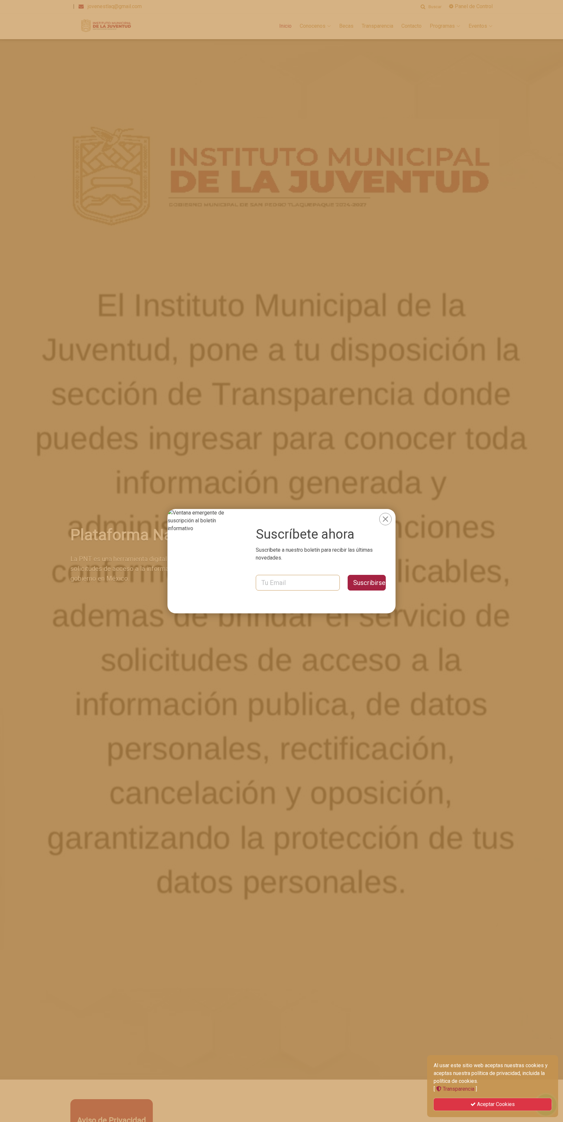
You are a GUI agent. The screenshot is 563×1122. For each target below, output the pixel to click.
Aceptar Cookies (495, 1104)
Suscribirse (369, 583)
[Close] (385, 519)
